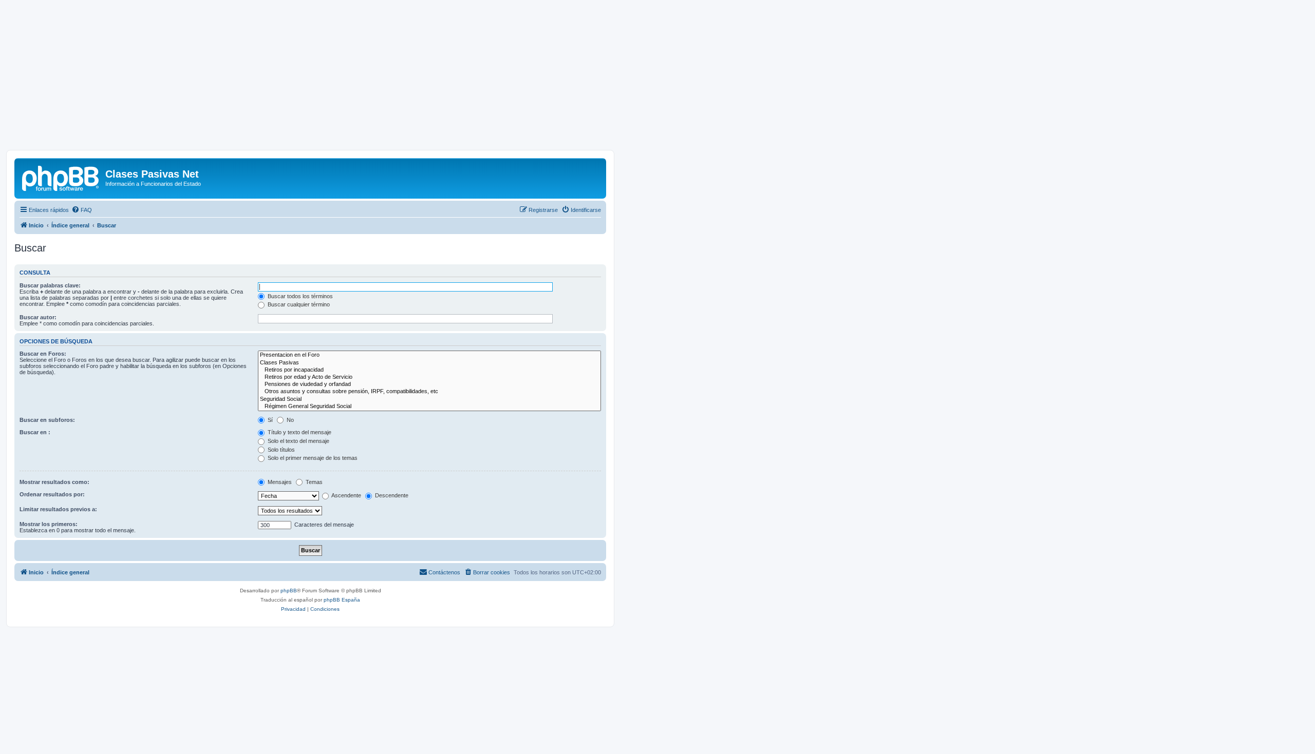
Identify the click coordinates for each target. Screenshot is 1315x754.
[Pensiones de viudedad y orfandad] (429, 384)
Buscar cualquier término (298, 304)
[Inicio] (61, 177)
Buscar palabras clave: (50, 285)
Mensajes (279, 482)
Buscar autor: (38, 317)
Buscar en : (35, 432)
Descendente (390, 495)
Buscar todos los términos (299, 296)
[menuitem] (81, 210)
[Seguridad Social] (429, 399)
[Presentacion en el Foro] (429, 355)
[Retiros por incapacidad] (429, 370)
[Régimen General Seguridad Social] (429, 406)
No (289, 420)
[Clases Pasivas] (429, 362)
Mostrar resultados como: (54, 482)
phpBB (288, 590)
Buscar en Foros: (43, 354)
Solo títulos (280, 450)
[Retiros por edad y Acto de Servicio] (429, 377)
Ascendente (345, 495)
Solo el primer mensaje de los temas (312, 458)
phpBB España (342, 600)
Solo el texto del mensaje (297, 441)
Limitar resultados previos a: (58, 509)
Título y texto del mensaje (298, 432)
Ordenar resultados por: (52, 494)
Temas (313, 482)
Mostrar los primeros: (49, 524)
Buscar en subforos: (47, 420)
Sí (269, 420)
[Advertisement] (657, 78)
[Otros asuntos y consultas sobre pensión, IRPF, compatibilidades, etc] (429, 391)
